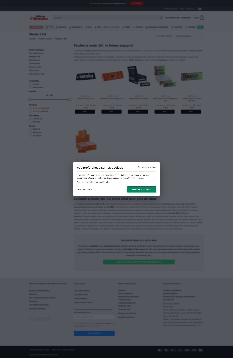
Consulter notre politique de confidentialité (93, 182)
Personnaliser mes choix (86, 189)
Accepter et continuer (141, 189)
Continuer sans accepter (147, 167)
